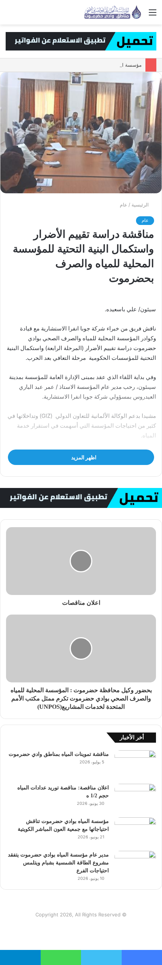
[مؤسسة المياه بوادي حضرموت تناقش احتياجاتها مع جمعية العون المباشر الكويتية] (135, 831)
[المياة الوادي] (113, 12)
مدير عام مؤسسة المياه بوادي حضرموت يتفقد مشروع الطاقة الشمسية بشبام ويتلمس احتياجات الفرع (58, 862)
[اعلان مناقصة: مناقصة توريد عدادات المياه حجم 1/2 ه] (135, 798)
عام (123, 205)
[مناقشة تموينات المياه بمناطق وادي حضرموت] (135, 764)
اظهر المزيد (83, 457)
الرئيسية (140, 205)
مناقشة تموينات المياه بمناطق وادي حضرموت (59, 754)
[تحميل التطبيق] (81, 41)
